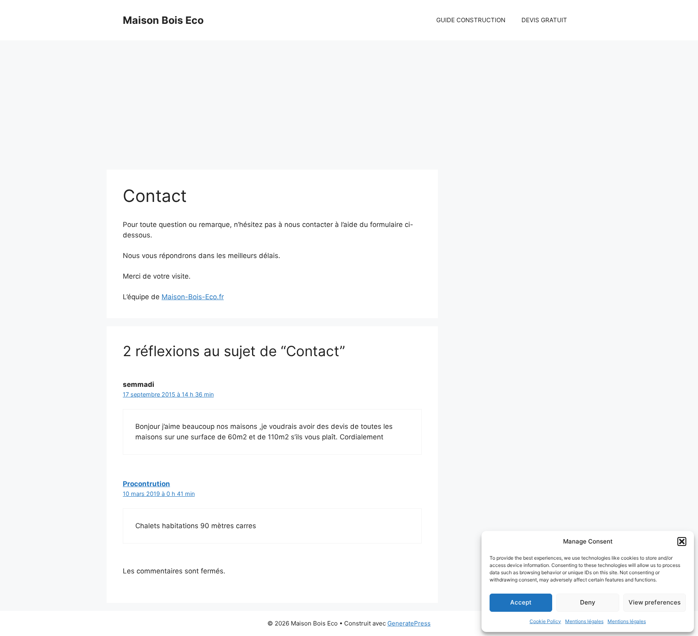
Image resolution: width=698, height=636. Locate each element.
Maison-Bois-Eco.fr (193, 297)
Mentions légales (584, 621)
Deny (587, 602)
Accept (521, 602)
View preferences (655, 602)
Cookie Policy (545, 621)
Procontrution (146, 484)
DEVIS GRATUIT (544, 20)
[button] (682, 541)
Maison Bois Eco (163, 20)
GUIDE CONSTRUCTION (470, 20)
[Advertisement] (349, 100)
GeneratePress (409, 623)
